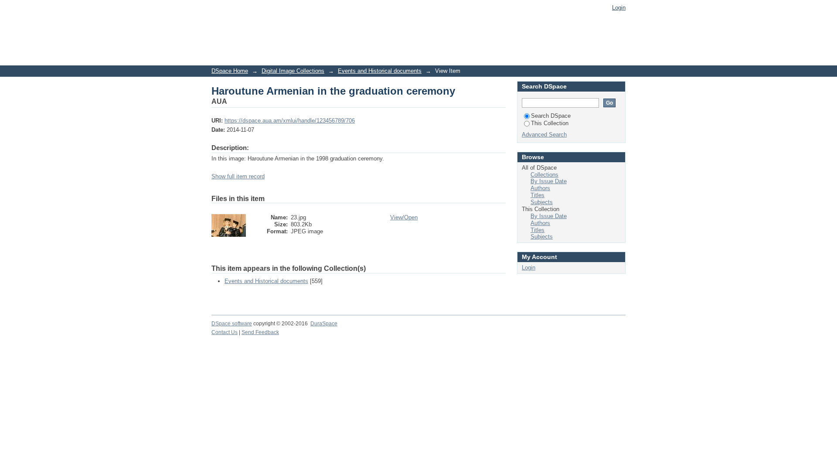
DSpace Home (229, 71)
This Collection (549, 123)
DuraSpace (323, 324)
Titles (537, 195)
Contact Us (224, 332)
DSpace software (231, 324)
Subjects (542, 202)
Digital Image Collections (293, 71)
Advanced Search (544, 134)
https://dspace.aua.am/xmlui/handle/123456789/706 (290, 120)
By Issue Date (549, 181)
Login (619, 7)
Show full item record (238, 176)
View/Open (404, 217)
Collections (544, 174)
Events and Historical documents (380, 71)
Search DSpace (551, 116)
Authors (540, 188)
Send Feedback (260, 332)
